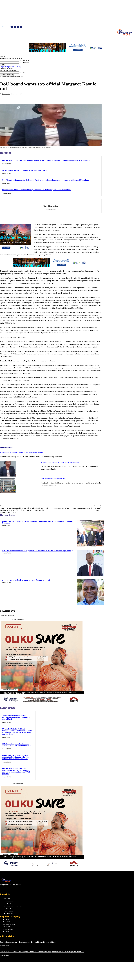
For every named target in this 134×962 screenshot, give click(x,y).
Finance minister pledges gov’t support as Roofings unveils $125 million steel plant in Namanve (37, 522)
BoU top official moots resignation (53, 478)
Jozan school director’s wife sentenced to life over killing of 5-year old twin (16, 717)
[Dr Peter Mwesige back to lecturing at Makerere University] (90, 592)
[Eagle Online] (124, 32)
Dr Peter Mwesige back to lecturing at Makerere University (26, 580)
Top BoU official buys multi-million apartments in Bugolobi (21, 452)
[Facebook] (12, 27)
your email (22, 72)
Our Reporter (6, 94)
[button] (99, 38)
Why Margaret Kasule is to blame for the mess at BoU (60, 462)
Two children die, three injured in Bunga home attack (24, 170)
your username (24, 60)
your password (24, 62)
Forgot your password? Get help (10, 67)
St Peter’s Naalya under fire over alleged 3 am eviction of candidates (17, 745)
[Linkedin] (18, 27)
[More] (98, 99)
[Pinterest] (82, 99)
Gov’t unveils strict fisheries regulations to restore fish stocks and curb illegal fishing (37, 551)
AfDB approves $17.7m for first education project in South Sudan (77, 509)
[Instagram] (15, 27)
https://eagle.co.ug (50, 209)
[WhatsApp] (90, 99)
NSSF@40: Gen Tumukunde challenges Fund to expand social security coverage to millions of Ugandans (45, 180)
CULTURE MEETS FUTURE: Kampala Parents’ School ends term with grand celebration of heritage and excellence (17, 731)
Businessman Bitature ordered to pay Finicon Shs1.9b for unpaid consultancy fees (36, 190)
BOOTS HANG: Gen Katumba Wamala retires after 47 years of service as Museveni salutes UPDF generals (46, 161)
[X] (21, 27)
